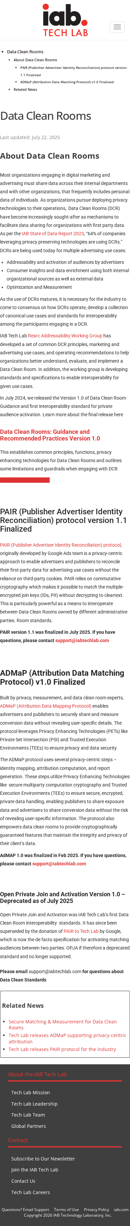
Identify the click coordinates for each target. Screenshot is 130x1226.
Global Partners (28, 1126)
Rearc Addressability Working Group (65, 335)
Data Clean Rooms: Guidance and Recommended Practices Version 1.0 (50, 435)
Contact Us (23, 1181)
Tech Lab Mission (30, 1092)
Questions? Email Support (25, 1209)
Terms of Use (66, 1209)
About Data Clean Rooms (35, 59)
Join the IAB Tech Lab (34, 1169)
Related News (25, 89)
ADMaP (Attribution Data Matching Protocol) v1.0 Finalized (67, 82)
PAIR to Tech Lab (81, 931)
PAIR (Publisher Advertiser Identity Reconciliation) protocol (60, 545)
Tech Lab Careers (30, 1192)
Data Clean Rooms (25, 52)
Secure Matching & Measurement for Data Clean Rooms (63, 1024)
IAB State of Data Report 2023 (53, 233)
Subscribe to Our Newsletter (43, 1158)
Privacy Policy (96, 1209)
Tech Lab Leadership (34, 1104)
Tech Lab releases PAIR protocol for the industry (62, 1049)
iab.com (121, 1209)
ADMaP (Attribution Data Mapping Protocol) (45, 706)
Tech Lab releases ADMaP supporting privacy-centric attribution (67, 1038)
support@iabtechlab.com (82, 640)
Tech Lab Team (28, 1115)
